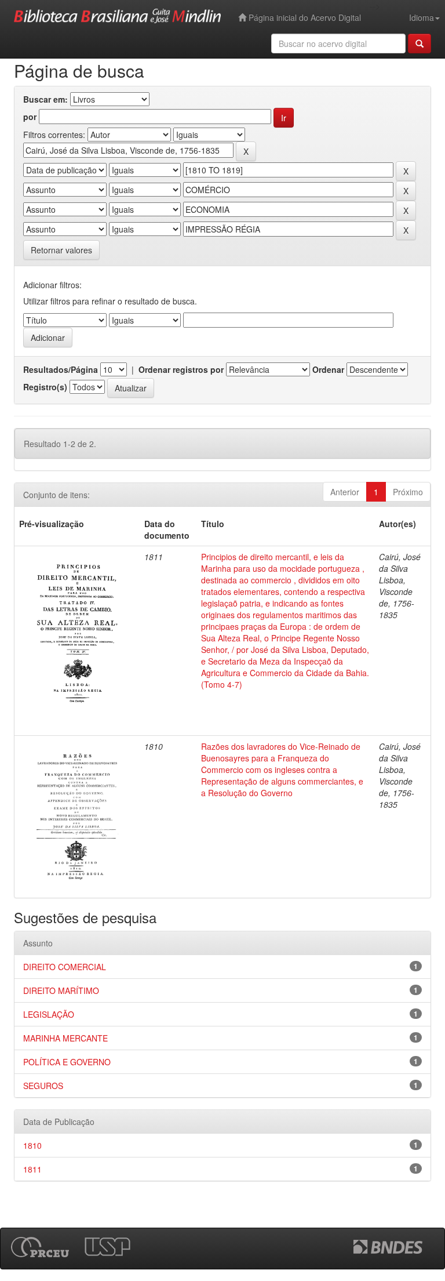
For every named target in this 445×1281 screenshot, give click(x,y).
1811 (32, 1169)
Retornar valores (61, 250)
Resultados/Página (60, 369)
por (30, 116)
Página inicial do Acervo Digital (303, 17)
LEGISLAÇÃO (48, 1014)
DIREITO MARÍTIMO (61, 990)
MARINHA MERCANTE (65, 1038)
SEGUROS (43, 1085)
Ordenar (328, 369)
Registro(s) (45, 387)
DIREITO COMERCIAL (64, 966)
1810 (32, 1145)
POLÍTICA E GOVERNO (67, 1062)
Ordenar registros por (181, 369)
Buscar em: (45, 99)
